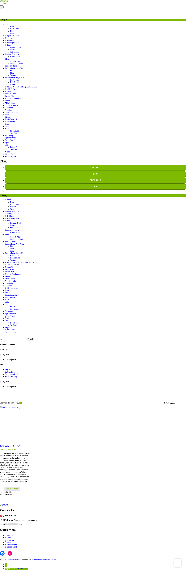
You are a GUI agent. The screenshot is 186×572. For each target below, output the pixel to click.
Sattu (7, 126)
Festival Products (12, 54)
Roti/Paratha (15, 82)
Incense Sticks (10, 94)
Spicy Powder (10, 138)
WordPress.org (11, 376)
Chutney (8, 38)
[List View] (22, 403)
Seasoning (9, 135)
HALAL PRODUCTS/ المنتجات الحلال (21, 87)
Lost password (11, 547)
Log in (7, 369)
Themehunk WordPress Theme (43, 560)
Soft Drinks (14, 52)
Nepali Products (11, 105)
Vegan (7, 152)
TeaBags (13, 149)
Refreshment (10, 122)
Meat (12, 73)
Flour (7, 59)
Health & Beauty (12, 89)
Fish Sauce (14, 131)
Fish (12, 70)
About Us (9, 535)
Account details (11, 544)
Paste (7, 115)
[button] (6, 492)
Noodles (8, 110)
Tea (6, 145)
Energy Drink (15, 47)
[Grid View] (21, 403)
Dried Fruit (9, 40)
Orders (8, 542)
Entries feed (10, 372)
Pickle (7, 117)
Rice (7, 124)
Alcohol (8, 24)
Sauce (7, 128)
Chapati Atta (15, 61)
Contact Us (9, 540)
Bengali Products (12, 36)
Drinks (8, 45)
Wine (12, 33)
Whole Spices (10, 156)
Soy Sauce (14, 133)
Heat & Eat (14, 80)
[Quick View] (3, 489)
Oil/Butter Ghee (11, 112)
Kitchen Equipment (13, 98)
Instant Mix (9, 96)
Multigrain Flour (16, 63)
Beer (12, 26)
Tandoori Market (13, 560)
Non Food (9, 108)
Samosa (13, 75)
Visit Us (8, 537)
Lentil (7, 101)
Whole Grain (10, 154)
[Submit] (2, 6)
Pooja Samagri (11, 119)
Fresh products (11, 66)
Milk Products (10, 103)
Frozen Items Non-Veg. (14, 68)
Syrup (7, 142)
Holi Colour (15, 57)
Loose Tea (14, 147)
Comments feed (11, 374)
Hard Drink (14, 29)
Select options (12, 489)
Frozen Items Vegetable (14, 77)
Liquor (13, 31)
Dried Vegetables (12, 43)
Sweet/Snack (10, 140)
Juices (12, 50)
